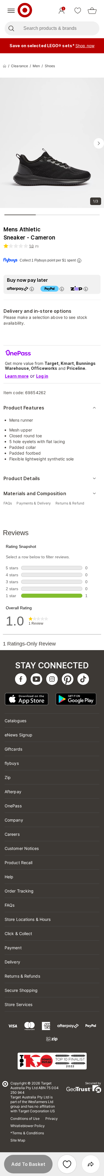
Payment (13, 947)
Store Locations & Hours (28, 919)
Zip (8, 777)
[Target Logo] (25, 11)
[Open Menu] (11, 10)
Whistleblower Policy (27, 1126)
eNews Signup (18, 734)
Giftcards (13, 749)
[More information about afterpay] (31, 289)
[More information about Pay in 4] (62, 289)
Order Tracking (19, 890)
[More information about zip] (85, 289)
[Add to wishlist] (67, 1164)
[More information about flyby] (79, 260)
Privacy (51, 1118)
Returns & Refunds (22, 976)
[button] (28, 1164)
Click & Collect (18, 933)
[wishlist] (77, 10)
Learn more (17, 376)
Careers (12, 834)
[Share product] (90, 1164)
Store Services (18, 1004)
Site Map (17, 1140)
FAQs (9, 905)
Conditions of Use (25, 1118)
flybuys (12, 763)
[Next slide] (99, 143)
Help (9, 876)
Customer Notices (22, 848)
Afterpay (13, 791)
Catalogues (15, 720)
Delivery (12, 961)
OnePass (13, 805)
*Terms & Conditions (27, 1133)
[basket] (92, 10)
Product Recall (18, 862)
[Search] (11, 28)
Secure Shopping (21, 990)
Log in (42, 376)
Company (14, 819)
